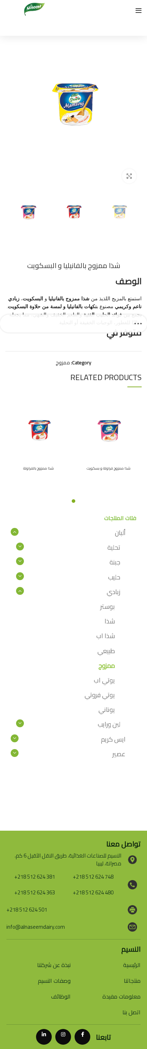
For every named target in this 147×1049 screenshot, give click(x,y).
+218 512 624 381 (34, 876)
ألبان (120, 533)
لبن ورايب (109, 724)
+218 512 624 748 (93, 876)
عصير (119, 754)
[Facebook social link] (82, 1037)
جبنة (115, 562)
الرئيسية (132, 965)
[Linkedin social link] (44, 1037)
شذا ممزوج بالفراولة (38, 468)
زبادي (113, 592)
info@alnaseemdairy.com (35, 927)
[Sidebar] (138, 323)
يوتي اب (104, 680)
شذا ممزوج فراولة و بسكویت (109, 468)
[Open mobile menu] (138, 11)
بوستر (107, 606)
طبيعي (106, 651)
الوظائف (61, 996)
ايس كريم (113, 739)
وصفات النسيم (54, 980)
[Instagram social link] (63, 1037)
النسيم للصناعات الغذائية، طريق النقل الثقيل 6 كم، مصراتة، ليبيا (68, 860)
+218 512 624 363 (34, 892)
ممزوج (63, 362)
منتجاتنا (132, 980)
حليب (114, 577)
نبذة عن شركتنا (54, 965)
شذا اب (105, 636)
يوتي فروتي (100, 695)
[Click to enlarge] (129, 176)
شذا (110, 621)
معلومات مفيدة (121, 996)
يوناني (106, 709)
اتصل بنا (131, 1012)
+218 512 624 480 (93, 892)
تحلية (113, 547)
